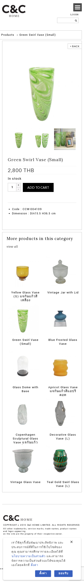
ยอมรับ (63, 573)
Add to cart (38, 187)
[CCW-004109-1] (19, 139)
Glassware (25, 200)
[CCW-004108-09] (42, 139)
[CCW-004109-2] (42, 88)
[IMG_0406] (64, 139)
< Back (74, 46)
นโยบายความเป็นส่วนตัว (28, 556)
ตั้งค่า (34, 565)
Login (74, 14)
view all (12, 246)
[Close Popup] (71, 542)
